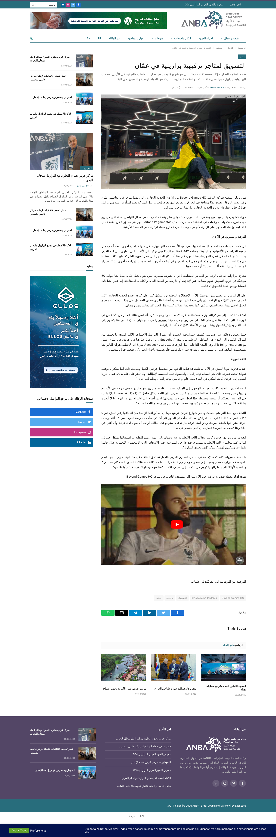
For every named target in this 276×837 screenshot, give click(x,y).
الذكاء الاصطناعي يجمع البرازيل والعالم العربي (51, 115)
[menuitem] (99, 38)
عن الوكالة (114, 38)
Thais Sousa (217, 87)
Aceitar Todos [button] (19, 830)
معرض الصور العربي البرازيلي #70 (204, 4)
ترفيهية (169, 598)
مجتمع (242, 56)
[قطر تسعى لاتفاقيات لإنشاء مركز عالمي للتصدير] (84, 79)
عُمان (159, 598)
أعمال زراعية (86, 168)
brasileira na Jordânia (204, 598)
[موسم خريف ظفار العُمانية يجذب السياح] (123, 667)
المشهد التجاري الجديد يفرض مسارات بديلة (226, 687)
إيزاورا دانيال (82, 186)
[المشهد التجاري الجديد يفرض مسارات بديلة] (223, 667)
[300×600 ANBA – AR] (61, 332)
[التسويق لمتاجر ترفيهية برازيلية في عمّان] (173, 142)
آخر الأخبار (235, 4)
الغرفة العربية (205, 38)
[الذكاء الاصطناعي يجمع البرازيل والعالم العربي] (84, 117)
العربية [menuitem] (132, 816)
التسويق (182, 598)
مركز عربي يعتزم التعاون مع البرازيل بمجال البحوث (50, 58)
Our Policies (175, 805)
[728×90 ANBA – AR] (98, 28)
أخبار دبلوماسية (135, 38)
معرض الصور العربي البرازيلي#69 (152, 770)
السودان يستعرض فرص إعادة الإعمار (52, 97)
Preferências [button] (38, 830)
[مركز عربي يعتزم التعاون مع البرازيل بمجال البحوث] (84, 60)
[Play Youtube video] (176, 524)
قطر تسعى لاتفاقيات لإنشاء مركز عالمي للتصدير (48, 77)
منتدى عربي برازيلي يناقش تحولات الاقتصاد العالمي (143, 785)
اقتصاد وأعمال (231, 38)
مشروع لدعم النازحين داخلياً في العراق (175, 688)
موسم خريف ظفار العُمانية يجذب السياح (124, 688)
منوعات (159, 38)
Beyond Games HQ (233, 598)
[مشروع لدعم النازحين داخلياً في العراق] (173, 667)
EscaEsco (240, 805)
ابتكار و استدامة (182, 38)
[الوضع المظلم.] (32, 38)
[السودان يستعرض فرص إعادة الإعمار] (84, 98)
